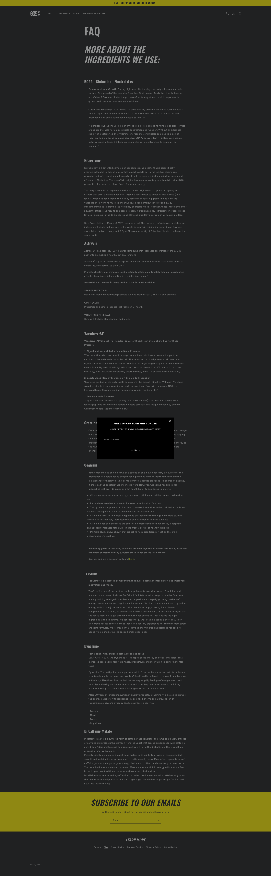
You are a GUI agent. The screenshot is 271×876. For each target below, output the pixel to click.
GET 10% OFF (136, 450)
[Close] (170, 421)
